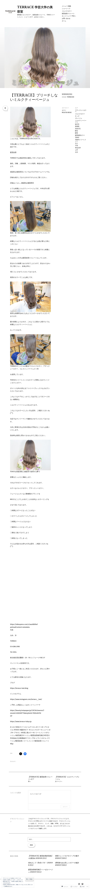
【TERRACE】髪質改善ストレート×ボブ (40, 779)
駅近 (76, 131)
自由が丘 (78, 128)
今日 (76, 152)
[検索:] (49, 839)
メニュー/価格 (66, 6)
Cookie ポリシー (8, 886)
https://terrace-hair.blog (19, 688)
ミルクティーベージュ (80, 121)
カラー (64, 110)
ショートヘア (66, 8)
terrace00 (70, 97)
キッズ (77, 116)
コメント (65, 806)
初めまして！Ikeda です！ (37, 863)
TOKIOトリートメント (80, 140)
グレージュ (78, 118)
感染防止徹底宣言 (27, 183)
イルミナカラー (67, 11)
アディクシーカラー (80, 111)
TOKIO (77, 137)
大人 (76, 143)
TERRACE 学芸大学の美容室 (35, 9)
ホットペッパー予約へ (69, 16)
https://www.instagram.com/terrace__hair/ (26, 699)
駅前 (76, 133)
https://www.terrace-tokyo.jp (20, 721)
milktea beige (67, 112)
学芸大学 (78, 148)
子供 (76, 145)
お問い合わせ (66, 18)
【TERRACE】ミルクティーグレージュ (67, 779)
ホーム (64, 21)
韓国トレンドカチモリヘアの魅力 (67, 856)
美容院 (77, 126)
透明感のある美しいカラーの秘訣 (67, 863)
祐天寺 (77, 124)
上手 (76, 150)
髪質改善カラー (80, 135)
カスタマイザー (58, 826)
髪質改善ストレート (68, 13)
